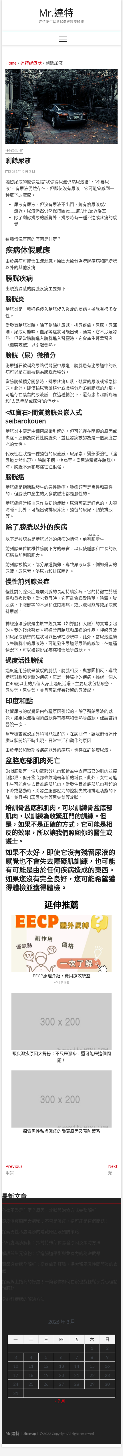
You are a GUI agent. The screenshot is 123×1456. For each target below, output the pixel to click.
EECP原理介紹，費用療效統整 (61, 975)
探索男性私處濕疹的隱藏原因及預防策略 (61, 1131)
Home (11, 62)
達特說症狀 (31, 62)
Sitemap (29, 1433)
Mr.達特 (56, 13)
